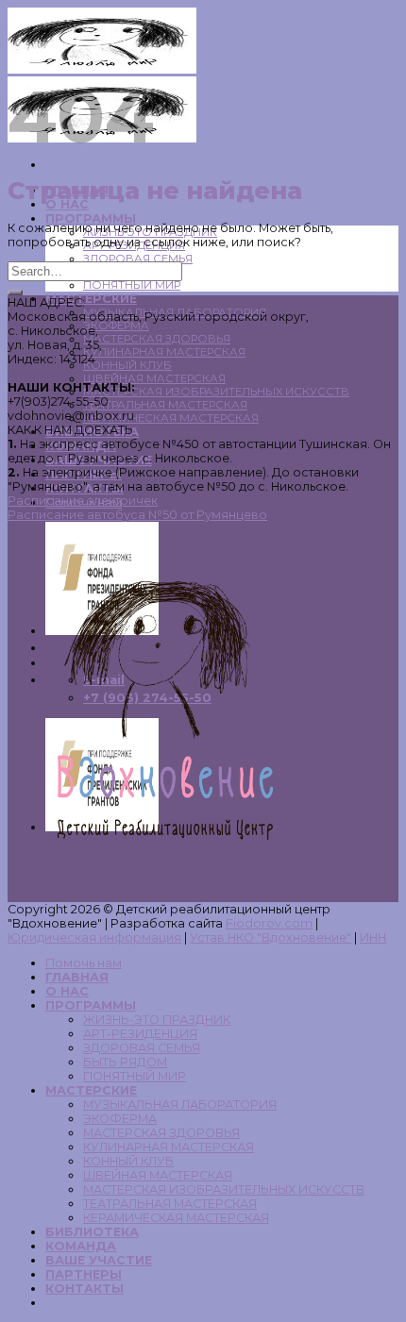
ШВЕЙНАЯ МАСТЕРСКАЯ (154, 378)
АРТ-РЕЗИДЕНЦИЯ (140, 1034)
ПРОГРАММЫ (90, 218)
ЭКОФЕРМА (116, 325)
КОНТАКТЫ (84, 1288)
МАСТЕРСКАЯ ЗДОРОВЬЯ (156, 338)
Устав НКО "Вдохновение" (270, 937)
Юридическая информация (94, 937)
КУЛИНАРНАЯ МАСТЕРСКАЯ (164, 352)
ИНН (373, 937)
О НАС (67, 991)
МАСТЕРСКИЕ (91, 299)
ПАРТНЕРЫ (83, 1274)
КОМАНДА (80, 1246)
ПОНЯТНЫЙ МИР (131, 285)
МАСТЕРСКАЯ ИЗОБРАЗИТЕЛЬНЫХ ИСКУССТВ (216, 391)
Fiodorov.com (269, 923)
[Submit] (15, 292)
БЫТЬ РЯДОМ (125, 1062)
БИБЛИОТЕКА (92, 1232)
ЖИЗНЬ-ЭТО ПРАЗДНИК (156, 1019)
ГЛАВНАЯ (77, 977)
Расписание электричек (83, 501)
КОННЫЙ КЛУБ (127, 365)
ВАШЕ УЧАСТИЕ (98, 1260)
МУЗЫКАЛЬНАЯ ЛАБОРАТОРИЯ (180, 1104)
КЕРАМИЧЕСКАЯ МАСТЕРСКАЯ (171, 418)
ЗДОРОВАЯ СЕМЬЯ (138, 258)
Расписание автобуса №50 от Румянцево (137, 515)
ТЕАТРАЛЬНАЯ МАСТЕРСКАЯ (165, 404)
